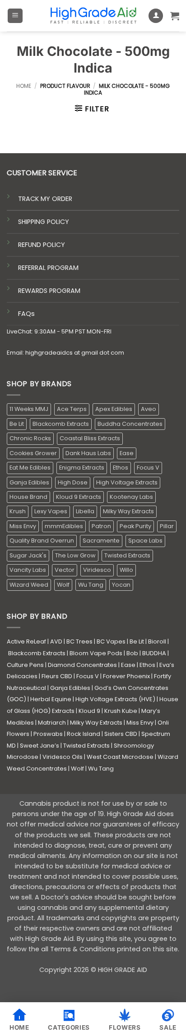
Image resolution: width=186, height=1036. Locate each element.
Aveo (148, 409)
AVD (56, 641)
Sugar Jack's (27, 555)
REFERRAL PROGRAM (48, 267)
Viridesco (97, 570)
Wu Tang (90, 585)
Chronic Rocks (30, 438)
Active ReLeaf (26, 641)
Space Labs (145, 540)
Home (23, 86)
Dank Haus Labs (88, 453)
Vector (64, 570)
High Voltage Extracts (127, 482)
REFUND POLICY (41, 244)
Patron (101, 526)
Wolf (63, 585)
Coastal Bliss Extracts (90, 438)
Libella (85, 511)
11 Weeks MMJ (28, 409)
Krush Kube (120, 711)
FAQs (26, 313)
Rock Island (83, 734)
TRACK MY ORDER (45, 198)
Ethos (120, 467)
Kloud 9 (89, 711)
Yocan (121, 585)
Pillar (167, 526)
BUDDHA (154, 653)
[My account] (156, 16)
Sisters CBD (120, 734)
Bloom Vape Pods (96, 653)
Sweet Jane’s (39, 745)
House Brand (28, 497)
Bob (132, 653)
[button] (15, 16)
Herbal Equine (50, 699)
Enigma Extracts (81, 467)
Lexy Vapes (50, 511)
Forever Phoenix (126, 676)
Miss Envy (22, 526)
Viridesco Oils (62, 757)
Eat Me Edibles (30, 467)
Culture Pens (25, 665)
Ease (127, 453)
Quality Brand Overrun (41, 540)
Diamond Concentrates (82, 665)
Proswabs (48, 734)
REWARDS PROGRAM (49, 290)
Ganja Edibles (29, 482)
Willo (126, 570)
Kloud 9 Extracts (78, 497)
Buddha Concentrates (130, 424)
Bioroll (157, 641)
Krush (17, 511)
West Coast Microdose (120, 757)
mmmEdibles (64, 526)
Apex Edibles (113, 409)
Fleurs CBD (57, 676)
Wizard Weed (28, 585)
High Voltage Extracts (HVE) (115, 699)
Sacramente (101, 540)
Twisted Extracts (127, 555)
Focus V (148, 467)
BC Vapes (111, 641)
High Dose (73, 482)
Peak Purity (135, 526)
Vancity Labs (27, 570)
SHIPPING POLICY (43, 221)
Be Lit (16, 424)
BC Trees (79, 641)
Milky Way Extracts (128, 511)
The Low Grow (75, 555)
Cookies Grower (33, 453)
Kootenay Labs (131, 497)
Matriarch (52, 722)
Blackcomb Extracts (61, 424)
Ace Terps (72, 409)
